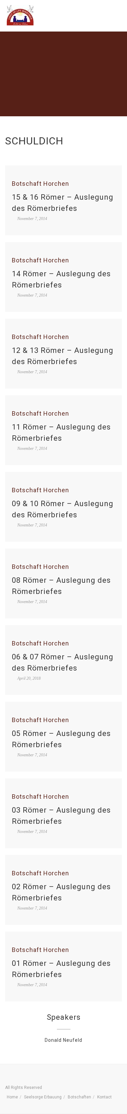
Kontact (104, 1097)
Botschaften (79, 1097)
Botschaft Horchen (40, 183)
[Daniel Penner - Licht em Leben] (20, 15)
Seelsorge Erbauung (43, 1097)
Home (12, 1097)
